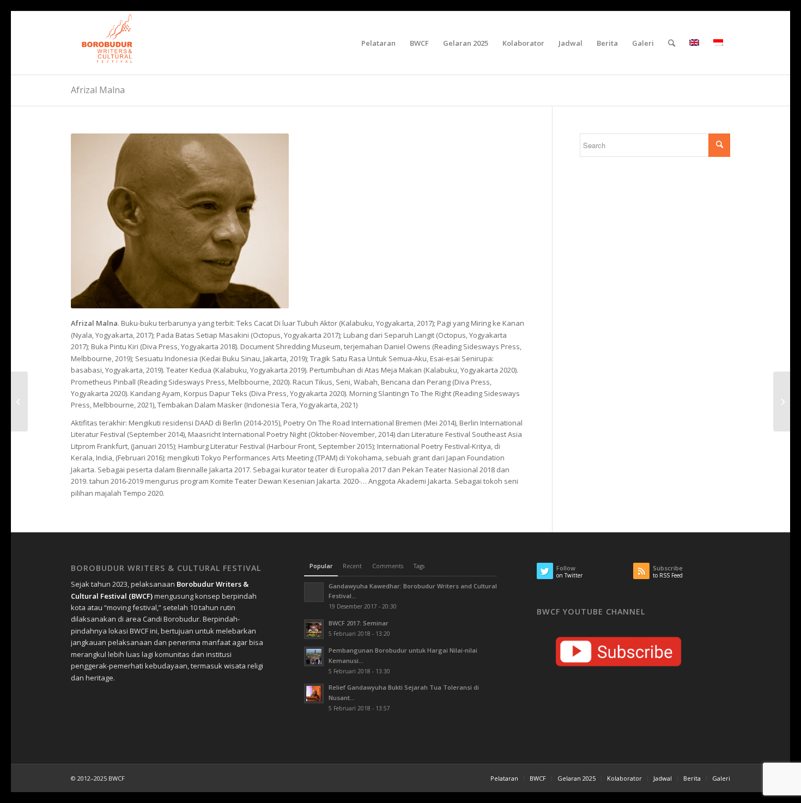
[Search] (671, 43)
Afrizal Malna (98, 90)
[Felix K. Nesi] (781, 401)
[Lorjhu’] (19, 401)
